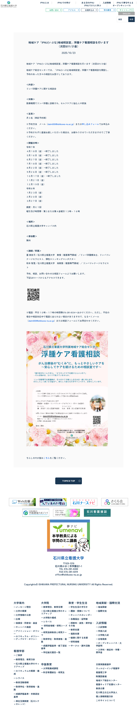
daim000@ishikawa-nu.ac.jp (60, 124)
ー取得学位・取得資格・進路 (26, 688)
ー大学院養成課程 (49, 668)
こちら (46, 457)
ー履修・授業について (79, 610)
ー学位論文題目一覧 (50, 652)
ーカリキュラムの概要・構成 (26, 672)
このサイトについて (105, 700)
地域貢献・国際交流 (108, 603)
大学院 (45, 603)
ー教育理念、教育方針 (24, 659)
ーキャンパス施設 (22, 626)
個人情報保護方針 (104, 696)
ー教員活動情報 (21, 682)
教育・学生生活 (77, 603)
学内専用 (107, 10)
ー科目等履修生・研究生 (53, 672)
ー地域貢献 (101, 606)
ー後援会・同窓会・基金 (25, 622)
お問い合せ (54, 10)
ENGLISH (126, 13)
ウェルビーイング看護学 (107, 668)
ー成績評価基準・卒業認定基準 (26, 695)
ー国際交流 (101, 610)
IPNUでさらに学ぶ (92, 5)
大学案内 (19, 603)
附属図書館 (101, 676)
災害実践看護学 (103, 664)
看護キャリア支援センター (109, 684)
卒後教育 (46, 664)
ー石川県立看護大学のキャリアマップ (26, 665)
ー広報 (17, 618)
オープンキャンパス (122, 5)
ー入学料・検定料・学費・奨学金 (109, 651)
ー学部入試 (101, 630)
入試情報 (107, 2)
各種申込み (89, 10)
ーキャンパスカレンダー (80, 614)
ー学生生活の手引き (78, 606)
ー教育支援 (73, 629)
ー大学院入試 (102, 635)
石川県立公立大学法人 (106, 692)
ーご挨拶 (18, 655)
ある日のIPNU (87, 2)
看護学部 (19, 651)
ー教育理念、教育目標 (51, 606)
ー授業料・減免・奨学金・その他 (81, 624)
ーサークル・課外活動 (79, 645)
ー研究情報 (73, 641)
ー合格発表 (101, 639)
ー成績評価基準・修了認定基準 (54, 647)
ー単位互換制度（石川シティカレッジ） (26, 702)
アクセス (72, 10)
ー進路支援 (73, 633)
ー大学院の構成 (48, 617)
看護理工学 (101, 672)
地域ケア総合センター (106, 680)
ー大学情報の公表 (22, 614)
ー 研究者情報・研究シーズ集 (54, 627)
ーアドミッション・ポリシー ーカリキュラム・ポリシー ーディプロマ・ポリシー (26, 635)
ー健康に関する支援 (78, 637)
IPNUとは (44, 2)
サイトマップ (125, 10)
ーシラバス (19, 678)
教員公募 (100, 688)
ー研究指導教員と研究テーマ (54, 634)
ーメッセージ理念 (22, 606)
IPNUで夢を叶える (125, 2)
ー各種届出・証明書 (78, 618)
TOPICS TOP (68, 481)
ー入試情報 (101, 626)
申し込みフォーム (90, 124)
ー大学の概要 (20, 610)
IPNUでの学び (64, 2)
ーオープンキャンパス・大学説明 (109, 644)
